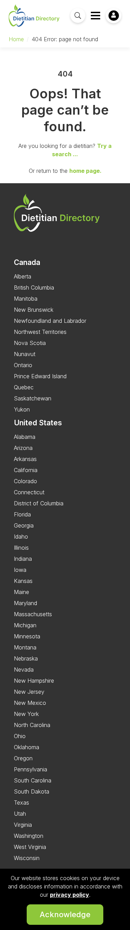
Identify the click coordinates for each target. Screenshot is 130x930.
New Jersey (29, 691)
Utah (20, 813)
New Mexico (30, 702)
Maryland (25, 603)
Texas (21, 802)
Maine (21, 591)
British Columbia (34, 287)
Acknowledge (65, 914)
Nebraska (26, 658)
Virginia (23, 824)
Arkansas (25, 458)
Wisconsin (27, 857)
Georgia (24, 525)
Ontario (23, 365)
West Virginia (30, 846)
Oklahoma (26, 747)
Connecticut (29, 492)
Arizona (23, 447)
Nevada (24, 669)
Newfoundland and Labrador (50, 320)
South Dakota (31, 791)
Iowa (20, 569)
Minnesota (27, 636)
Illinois (21, 547)
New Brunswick (33, 309)
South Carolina (32, 780)
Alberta (22, 276)
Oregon (23, 758)
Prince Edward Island (40, 376)
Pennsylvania (30, 769)
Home (16, 39)
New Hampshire (34, 680)
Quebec (24, 387)
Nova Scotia (30, 342)
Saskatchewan (32, 398)
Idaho (21, 536)
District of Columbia (38, 503)
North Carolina (32, 724)
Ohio (20, 736)
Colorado (25, 481)
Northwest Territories (40, 331)
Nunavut (24, 354)
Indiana (23, 558)
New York (26, 713)
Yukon (22, 409)
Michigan (25, 625)
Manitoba (25, 298)
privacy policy (69, 894)
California (25, 470)
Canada (27, 262)
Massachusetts (33, 614)
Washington (28, 835)
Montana (25, 647)
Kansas (23, 580)
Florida (22, 514)
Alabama (24, 436)
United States (38, 422)
